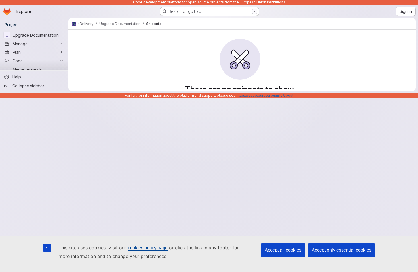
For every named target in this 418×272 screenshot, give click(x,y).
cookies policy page (148, 247)
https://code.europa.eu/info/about (265, 95)
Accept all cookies (283, 250)
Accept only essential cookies (341, 250)
